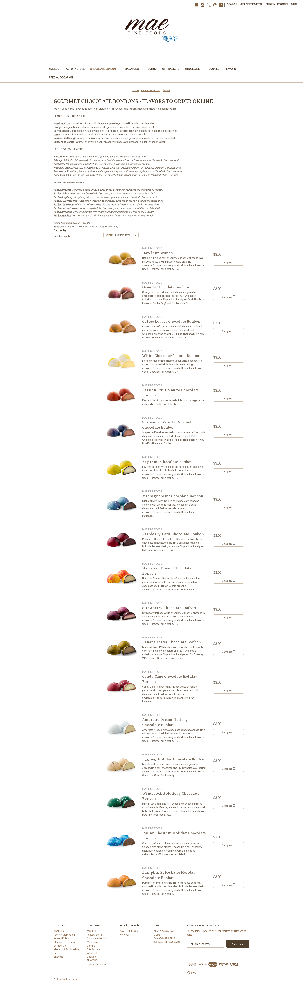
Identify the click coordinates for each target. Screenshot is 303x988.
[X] (209, 5)
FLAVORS (230, 68)
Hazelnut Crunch (157, 253)
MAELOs (54, 68)
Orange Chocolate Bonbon (165, 287)
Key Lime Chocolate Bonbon (167, 462)
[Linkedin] (221, 5)
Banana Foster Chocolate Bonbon (171, 642)
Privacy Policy (61, 938)
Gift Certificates (251, 4)
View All (124, 934)
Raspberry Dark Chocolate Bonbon (173, 534)
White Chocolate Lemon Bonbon (171, 356)
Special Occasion (61, 77)
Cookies (214, 68)
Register (282, 4)
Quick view (121, 258)
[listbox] (126, 235)
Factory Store (75, 68)
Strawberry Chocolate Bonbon (169, 608)
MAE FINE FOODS (129, 931)
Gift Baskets (170, 68)
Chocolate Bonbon (103, 68)
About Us (59, 931)
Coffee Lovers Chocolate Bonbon (171, 321)
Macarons (132, 68)
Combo (152, 68)
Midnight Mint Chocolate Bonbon (172, 496)
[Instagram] (202, 5)
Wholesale (192, 68)
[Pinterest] (215, 5)
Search (232, 4)
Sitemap (58, 956)
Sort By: (109, 235)
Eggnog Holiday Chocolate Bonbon (174, 759)
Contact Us (60, 945)
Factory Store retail (64, 934)
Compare (227, 262)
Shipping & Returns (64, 942)
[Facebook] (196, 5)
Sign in (270, 4)
